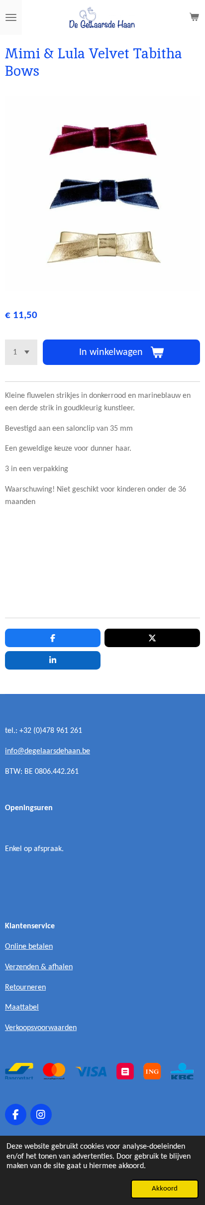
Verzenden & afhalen (39, 967)
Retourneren (25, 988)
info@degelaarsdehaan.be (47, 751)
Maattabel (22, 1008)
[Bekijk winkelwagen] (194, 17)
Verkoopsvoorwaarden (41, 1028)
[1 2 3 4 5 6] (21, 352)
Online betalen (29, 947)
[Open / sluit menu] (11, 17)
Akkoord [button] (165, 1189)
